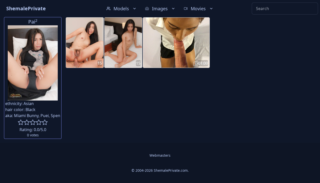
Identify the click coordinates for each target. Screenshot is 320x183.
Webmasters (160, 155)
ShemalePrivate (26, 8)
